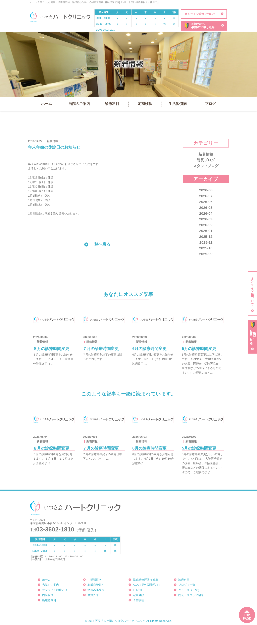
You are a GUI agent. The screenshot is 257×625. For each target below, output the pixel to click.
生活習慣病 (178, 104)
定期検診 (145, 104)
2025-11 (205, 242)
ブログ (210, 104)
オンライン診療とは (54, 590)
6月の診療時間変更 (149, 348)
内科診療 (47, 595)
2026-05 (205, 208)
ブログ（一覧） (188, 584)
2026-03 (205, 219)
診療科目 (112, 104)
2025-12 (205, 237)
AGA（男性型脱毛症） (147, 584)
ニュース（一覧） (189, 590)
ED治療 (137, 590)
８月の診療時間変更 (51, 348)
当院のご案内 (79, 104)
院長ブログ (206, 160)
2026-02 (205, 225)
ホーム (46, 104)
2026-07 (205, 196)
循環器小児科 (96, 590)
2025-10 (205, 248)
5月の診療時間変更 (199, 348)
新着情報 (206, 154)
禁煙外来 (93, 595)
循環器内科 (49, 600)
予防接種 (138, 600)
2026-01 (205, 231)
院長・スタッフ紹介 (191, 595)
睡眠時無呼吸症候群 (145, 579)
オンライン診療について (200, 13)
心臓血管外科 (96, 584)
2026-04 (205, 213)
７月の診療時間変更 (101, 348)
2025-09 (205, 254)
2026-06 (205, 202)
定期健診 (138, 595)
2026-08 (205, 190)
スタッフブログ (205, 166)
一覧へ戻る (100, 244)
